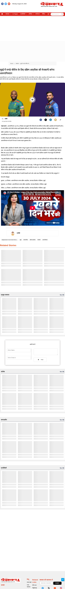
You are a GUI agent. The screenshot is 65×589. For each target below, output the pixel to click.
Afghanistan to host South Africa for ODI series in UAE (10, 239)
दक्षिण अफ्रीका (32, 239)
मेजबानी (39, 239)
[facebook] (2, 4)
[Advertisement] (32, 28)
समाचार (7, 14)
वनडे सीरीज (25, 239)
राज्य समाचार (28, 586)
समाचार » (18, 63)
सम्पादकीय (4, 420)
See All (62, 295)
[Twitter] (45, 120)
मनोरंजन (37, 14)
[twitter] (6, 4)
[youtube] (9, 4)
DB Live (34, 585)
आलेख (3, 371)
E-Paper (15, 14)
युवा (48, 14)
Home (12, 63)
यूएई (20, 239)
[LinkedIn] (50, 120)
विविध (43, 14)
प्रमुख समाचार (5, 295)
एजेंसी (6, 118)
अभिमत (30, 14)
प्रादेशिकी (22, 14)
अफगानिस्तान (44, 239)
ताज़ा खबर (29, 582)
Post (41, 359)
